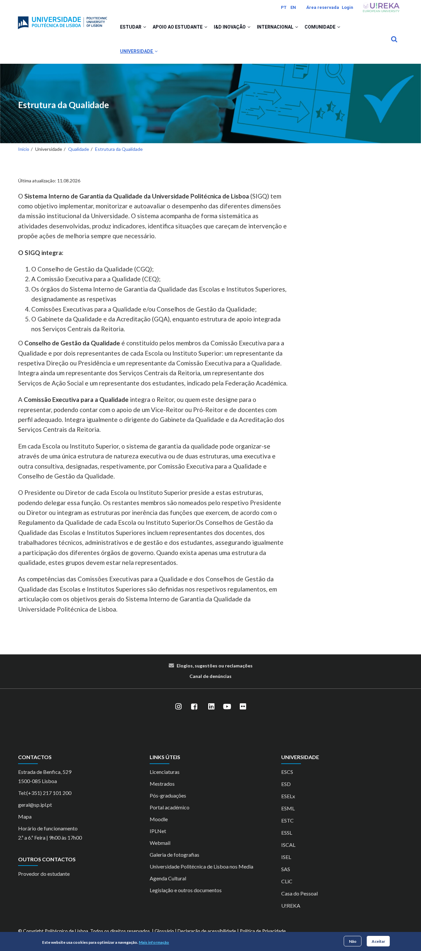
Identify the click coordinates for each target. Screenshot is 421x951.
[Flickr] (243, 706)
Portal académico (169, 807)
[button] (144, 27)
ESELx (288, 796)
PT (283, 7)
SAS (285, 869)
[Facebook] (194, 706)
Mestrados (162, 783)
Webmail (160, 843)
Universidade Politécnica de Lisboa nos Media (201, 866)
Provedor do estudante (44, 873)
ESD (286, 784)
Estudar (131, 27)
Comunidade (320, 27)
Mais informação (154, 942)
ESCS (287, 772)
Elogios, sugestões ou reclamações (215, 665)
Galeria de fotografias (174, 854)
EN (293, 7)
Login (347, 7)
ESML (288, 808)
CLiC (286, 881)
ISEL (286, 857)
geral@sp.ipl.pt (35, 804)
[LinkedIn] (211, 706)
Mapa (25, 816)
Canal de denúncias (210, 676)
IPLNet (158, 831)
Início (23, 149)
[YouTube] (227, 706)
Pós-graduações (168, 795)
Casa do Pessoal (299, 893)
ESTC (287, 820)
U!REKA (290, 905)
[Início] (62, 20)
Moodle (159, 819)
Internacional (275, 27)
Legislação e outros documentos (186, 890)
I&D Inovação (230, 27)
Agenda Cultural (168, 878)
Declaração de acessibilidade (207, 931)
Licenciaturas (165, 772)
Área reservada (322, 7)
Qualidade (78, 149)
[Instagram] (178, 706)
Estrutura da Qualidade (63, 105)
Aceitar (378, 941)
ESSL (286, 832)
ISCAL (288, 845)
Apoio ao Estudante (178, 27)
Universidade (137, 51)
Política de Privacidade (263, 931)
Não (353, 941)
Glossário (164, 931)
